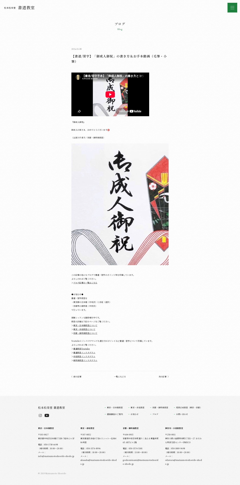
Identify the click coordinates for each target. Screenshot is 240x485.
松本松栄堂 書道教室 (51, 408)
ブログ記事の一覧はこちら (85, 282)
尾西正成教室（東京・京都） (189, 407)
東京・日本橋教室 (115, 407)
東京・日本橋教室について (85, 325)
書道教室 (19, 7)
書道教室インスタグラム (84, 352)
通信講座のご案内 (115, 414)
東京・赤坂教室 (137, 407)
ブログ (155, 414)
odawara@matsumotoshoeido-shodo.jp (183, 462)
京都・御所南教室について (85, 333)
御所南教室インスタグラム (85, 360)
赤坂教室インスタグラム (84, 356)
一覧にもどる (120, 376)
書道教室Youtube (81, 348)
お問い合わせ (182, 414)
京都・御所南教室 (160, 407)
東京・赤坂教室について (84, 329)
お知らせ (134, 414)
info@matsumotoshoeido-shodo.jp (56, 456)
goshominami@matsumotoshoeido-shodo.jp (140, 462)
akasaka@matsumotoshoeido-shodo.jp (98, 462)
